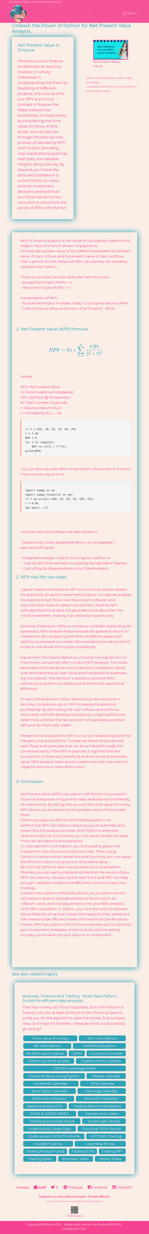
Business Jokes (75, 1159)
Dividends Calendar (51, 1083)
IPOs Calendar (103, 1083)
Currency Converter (106, 1053)
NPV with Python (102, 1038)
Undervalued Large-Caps (49, 1129)
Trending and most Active (52, 1121)
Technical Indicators (48, 1098)
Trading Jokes (40, 1159)
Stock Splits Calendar (49, 1091)
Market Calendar (106, 1076)
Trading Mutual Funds (45, 1151)
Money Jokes (110, 1159)
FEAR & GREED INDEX (50, 1113)
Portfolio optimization (45, 1053)
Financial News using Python (54, 1076)
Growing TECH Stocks (101, 1129)
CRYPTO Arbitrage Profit (75, 1068)
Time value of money (50, 1038)
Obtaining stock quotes (48, 1061)
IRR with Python (47, 1046)
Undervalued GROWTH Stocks (54, 1136)
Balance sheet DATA (45, 1106)
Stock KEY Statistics (101, 1098)
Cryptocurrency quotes (101, 1061)
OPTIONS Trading (105, 1136)
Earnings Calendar (102, 1091)
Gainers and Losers (101, 1113)
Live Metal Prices (100, 1144)
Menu (132, 13)
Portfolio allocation (99, 1046)
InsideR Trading (48, 1144)
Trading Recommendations (97, 1106)
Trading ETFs (83, 1151)
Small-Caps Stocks (104, 1121)
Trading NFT (112, 1151)
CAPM (77, 1053)
